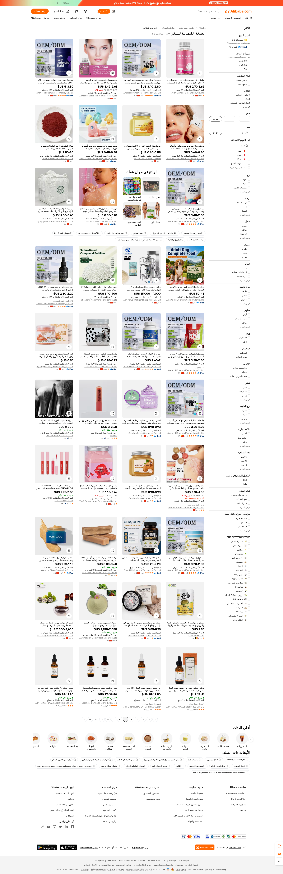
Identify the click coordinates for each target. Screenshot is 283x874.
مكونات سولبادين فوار (109, 766)
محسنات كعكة (193, 760)
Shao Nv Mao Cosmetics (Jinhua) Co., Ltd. (185, 158)
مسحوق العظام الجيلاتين (115, 233)
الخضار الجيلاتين (239, 766)
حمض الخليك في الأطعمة (125, 760)
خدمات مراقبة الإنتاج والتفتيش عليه (188, 816)
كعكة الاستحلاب (195, 240)
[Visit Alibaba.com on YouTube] (48, 827)
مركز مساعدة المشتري (107, 793)
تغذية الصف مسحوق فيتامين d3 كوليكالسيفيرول (161, 760)
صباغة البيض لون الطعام (126, 240)
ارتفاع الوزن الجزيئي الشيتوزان (163, 233)
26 (90, 719)
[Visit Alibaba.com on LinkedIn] (66, 827)
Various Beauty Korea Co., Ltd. (59, 435)
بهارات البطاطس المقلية (135, 766)
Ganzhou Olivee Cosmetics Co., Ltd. (100, 221)
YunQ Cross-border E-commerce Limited (98, 501)
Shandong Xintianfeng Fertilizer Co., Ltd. (99, 300)
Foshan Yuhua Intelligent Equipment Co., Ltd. (141, 300)
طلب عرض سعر (153, 799)
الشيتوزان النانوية (174, 240)
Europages (184, 860)
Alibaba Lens (235, 847)
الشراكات (70, 816)
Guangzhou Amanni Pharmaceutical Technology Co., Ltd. (185, 507)
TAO (164, 860)
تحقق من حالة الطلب (65, 804)
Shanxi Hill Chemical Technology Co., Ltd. (142, 93)
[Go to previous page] (155, 719)
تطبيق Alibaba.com (89, 847)
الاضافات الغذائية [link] (150, 28)
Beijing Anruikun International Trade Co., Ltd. (185, 300)
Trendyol (173, 860)
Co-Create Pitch (238, 799)
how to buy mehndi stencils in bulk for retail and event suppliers (219, 773)
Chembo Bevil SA (196, 635)
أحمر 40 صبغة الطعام (151, 240)
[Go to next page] (84, 719)
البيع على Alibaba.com (64, 793)
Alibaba (202, 28)
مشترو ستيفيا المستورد (192, 233)
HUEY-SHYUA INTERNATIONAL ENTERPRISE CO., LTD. (185, 707)
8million (113, 435)
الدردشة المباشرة (109, 799)
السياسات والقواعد (195, 821)
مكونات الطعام (168, 28)
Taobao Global (153, 860)
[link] (279, 846)
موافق (215, 119)
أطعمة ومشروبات (186, 28)
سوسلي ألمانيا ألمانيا (62, 233)
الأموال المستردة (110, 810)
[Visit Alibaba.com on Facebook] (72, 827)
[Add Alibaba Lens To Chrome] (204, 847)
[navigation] (229, 374)
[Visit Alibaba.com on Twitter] (60, 827)
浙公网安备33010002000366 (189, 869)
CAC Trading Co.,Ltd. (64, 500)
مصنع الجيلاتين (138, 233)
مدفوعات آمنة (197, 793)
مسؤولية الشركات (238, 804)
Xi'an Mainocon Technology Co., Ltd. (187, 93)
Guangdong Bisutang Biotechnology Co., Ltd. (54, 366)
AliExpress (99, 860)
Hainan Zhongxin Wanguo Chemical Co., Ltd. (54, 635)
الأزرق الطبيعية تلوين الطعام (62, 760)
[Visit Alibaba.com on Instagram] (54, 827)
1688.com (111, 860)
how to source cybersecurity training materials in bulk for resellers (64, 766)
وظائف (243, 810)
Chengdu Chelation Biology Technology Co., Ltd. (98, 638)
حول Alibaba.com (238, 787)
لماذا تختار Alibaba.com (236, 793)
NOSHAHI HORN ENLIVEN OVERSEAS (99, 572)
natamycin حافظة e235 (236, 760)
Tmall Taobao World (127, 860)
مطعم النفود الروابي (159, 766)
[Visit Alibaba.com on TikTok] (43, 827)
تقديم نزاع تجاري (110, 804)
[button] (113, 11)
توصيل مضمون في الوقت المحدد (189, 804)
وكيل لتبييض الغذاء (218, 766)
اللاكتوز (178, 766)
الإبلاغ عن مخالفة (110, 821)
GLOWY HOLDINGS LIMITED (147, 158)
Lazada (141, 860)
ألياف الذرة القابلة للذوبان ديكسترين (95, 760)
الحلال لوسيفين (212, 760)
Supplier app (138, 847)
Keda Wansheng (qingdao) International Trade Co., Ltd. (54, 221)
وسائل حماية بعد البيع (194, 810)
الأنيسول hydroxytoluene (88, 233)
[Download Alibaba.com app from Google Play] (47, 847)
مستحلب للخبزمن (196, 766)
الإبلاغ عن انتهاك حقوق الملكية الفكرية (101, 816)
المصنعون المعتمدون (151, 793)
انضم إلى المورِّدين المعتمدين (62, 810)
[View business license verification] (168, 869)
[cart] (76, 11)
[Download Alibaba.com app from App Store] (68, 847)
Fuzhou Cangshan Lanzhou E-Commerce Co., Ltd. (98, 96)
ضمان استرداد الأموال (194, 799)
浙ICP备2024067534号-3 (216, 869)
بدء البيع (71, 799)
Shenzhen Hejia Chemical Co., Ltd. (57, 158)
